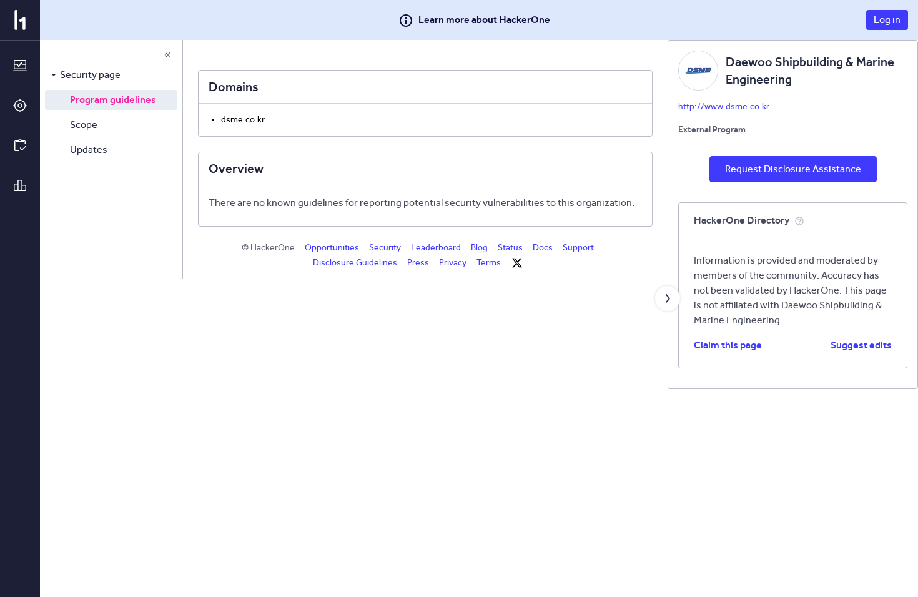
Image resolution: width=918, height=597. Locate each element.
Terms (488, 262)
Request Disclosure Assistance (793, 169)
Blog (479, 247)
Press (418, 262)
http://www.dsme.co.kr (723, 106)
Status (510, 247)
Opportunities (332, 247)
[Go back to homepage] (20, 20)
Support (578, 247)
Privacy (452, 262)
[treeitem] (111, 75)
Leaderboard (436, 247)
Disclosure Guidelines (355, 262)
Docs (543, 247)
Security (385, 247)
